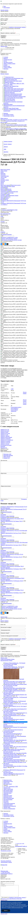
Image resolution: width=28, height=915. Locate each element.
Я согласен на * (14, 897)
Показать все (4, 447)
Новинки (5, 113)
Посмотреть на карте (6, 850)
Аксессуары (3, 192)
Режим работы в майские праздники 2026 (16, 124)
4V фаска (3, 232)
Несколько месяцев (8, 455)
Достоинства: (4, 460)
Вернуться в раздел (5, 185)
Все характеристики (5, 213)
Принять (6, 910)
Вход (4, 6)
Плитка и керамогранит (9, 808)
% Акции (5, 57)
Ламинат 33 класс (5, 430)
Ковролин (5, 794)
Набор (2, 187)
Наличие (3, 196)
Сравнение (11, 516)
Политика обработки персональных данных (6, 861)
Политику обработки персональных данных (15, 907)
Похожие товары (5, 195)
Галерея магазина (7, 59)
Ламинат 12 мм (4, 434)
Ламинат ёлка (6, 787)
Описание (3, 190)
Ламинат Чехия (4, 432)
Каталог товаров (5, 73)
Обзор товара (4, 186)
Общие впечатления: (6, 486)
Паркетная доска (7, 780)
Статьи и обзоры (7, 67)
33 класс (3, 221)
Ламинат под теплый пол (7, 440)
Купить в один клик (17, 898)
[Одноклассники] (3, 244)
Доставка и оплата (7, 62)
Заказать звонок (4, 10)
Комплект (3, 189)
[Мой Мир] (5, 244)
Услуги (5, 61)
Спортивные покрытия (9, 803)
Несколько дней (7, 454)
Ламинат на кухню (5, 433)
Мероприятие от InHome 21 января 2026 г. (16, 128)
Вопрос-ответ (6, 66)
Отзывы (5, 64)
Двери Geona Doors (8, 789)
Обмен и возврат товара (9, 63)
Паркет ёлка (6, 782)
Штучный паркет (7, 784)
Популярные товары (8, 114)
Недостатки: (4, 473)
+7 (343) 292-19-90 (9, 47)
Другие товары (24, 393)
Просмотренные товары (6, 660)
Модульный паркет (8, 790)
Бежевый (3, 446)
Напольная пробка (7, 791)
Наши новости (4, 118)
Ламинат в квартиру (6, 438)
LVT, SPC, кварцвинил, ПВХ (10, 786)
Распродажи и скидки (8, 115)
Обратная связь (4, 871)
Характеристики (5, 191)
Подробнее (3, 514)
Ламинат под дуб (5, 429)
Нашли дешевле (13, 238)
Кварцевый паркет (8, 804)
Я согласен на (14, 27)
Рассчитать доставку (17, 240)
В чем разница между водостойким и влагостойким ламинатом (16, 409)
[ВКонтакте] (1, 244)
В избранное (4, 517)
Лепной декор (6, 807)
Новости (5, 58)
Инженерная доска (8, 781)
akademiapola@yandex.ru (21, 846)
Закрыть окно (4, 46)
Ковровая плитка (7, 797)
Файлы (2, 198)
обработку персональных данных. (17, 27)
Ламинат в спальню (5, 441)
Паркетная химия (7, 795)
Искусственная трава (8, 798)
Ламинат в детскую (5, 442)
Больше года (6, 458)
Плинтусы (6, 802)
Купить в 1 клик (14, 237)
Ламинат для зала (5, 443)
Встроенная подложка (6, 445)
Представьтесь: (4, 499)
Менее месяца (6, 456)
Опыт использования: (6, 451)
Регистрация (6, 7)
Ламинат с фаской (5, 436)
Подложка (5, 800)
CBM (2, 216)
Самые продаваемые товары (7, 659)
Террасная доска (7, 793)
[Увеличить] (14, 202)
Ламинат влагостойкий (6, 437)
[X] (7, 244)
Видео (2, 199)
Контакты (5, 68)
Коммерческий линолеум (9, 806)
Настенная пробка (7, 799)
